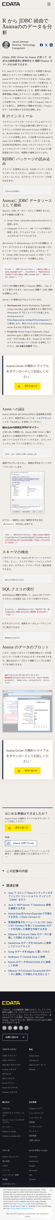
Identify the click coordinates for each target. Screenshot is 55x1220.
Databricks (33, 1161)
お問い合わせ (12, 1037)
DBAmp (32, 1069)
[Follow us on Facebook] (41, 45)
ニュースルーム (35, 1117)
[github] (21, 1028)
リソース (5, 1170)
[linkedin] (4, 1028)
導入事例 (6, 1161)
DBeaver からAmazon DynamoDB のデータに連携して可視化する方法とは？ (29, 972)
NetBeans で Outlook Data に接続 (26, 956)
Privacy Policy (22, 1204)
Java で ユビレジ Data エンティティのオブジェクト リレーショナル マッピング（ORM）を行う (30, 896)
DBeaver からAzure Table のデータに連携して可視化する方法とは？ (29, 936)
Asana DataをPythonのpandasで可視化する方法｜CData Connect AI (30, 915)
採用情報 (32, 1136)
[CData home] (13, 4)
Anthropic (33, 1157)
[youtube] (15, 1028)
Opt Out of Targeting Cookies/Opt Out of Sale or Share (27, 1215)
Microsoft (33, 1170)
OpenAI (32, 1179)
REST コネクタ (8, 1078)
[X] (10, 1028)
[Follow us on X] (46, 45)
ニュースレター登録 (10, 1175)
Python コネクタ (9, 1069)
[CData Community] (26, 1028)
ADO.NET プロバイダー (11, 1065)
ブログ (5, 1166)
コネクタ (6, 1108)
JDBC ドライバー (9, 1060)
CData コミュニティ (10, 1157)
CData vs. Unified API (11, 1136)
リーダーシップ (35, 1126)
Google (32, 1166)
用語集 (5, 1179)
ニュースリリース (36, 1113)
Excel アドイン (8, 1083)
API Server (6, 1074)
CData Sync (34, 1056)
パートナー (6, 1127)
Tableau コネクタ (9, 1092)
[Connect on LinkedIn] (51, 45)
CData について (35, 1108)
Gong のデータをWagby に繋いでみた (29, 951)
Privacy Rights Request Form (21, 1208)
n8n (30, 1175)
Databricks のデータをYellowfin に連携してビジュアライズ (29, 944)
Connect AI (34, 1060)
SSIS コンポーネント (37, 1065)
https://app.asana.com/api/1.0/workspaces (27, 320)
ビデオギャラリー (9, 1184)
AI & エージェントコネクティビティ (13, 1121)
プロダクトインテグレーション (13, 1114)
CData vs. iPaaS (9, 1131)
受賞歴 (32, 1122)
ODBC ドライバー (9, 1056)
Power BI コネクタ (10, 1087)
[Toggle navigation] (48, 4)
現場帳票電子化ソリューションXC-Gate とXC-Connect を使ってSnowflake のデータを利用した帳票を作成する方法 (30, 926)
